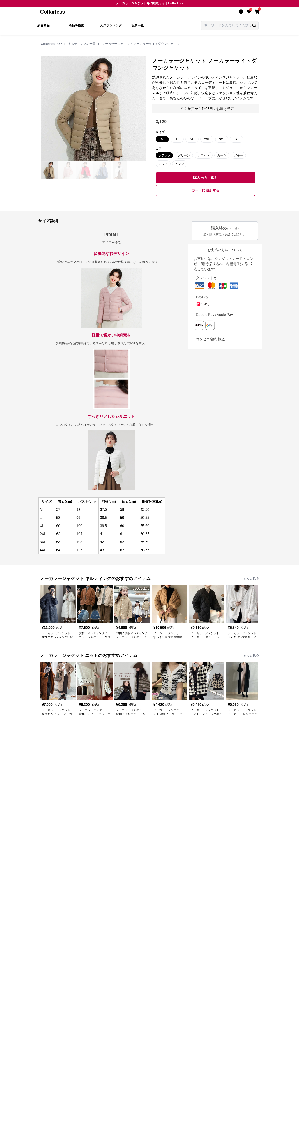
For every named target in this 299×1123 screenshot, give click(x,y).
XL (192, 139)
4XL (236, 139)
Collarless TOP (51, 43)
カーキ (221, 155)
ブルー (238, 155)
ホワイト (203, 155)
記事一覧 (138, 25)
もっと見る (251, 578)
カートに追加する (206, 190)
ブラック (164, 155)
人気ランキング (111, 25)
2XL (207, 139)
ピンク (179, 163)
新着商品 (43, 25)
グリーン (184, 155)
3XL (222, 139)
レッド (163, 163)
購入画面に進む (205, 177)
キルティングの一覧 (82, 43)
